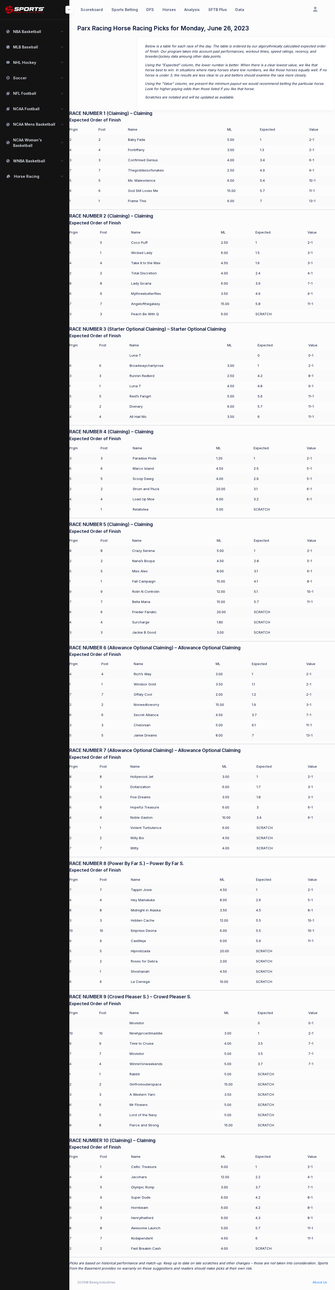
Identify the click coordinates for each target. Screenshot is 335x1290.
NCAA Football (26, 109)
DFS (150, 9)
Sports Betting (124, 9)
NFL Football (24, 93)
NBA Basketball (27, 31)
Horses (169, 9)
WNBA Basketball (29, 161)
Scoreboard (92, 9)
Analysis (192, 9)
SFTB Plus (217, 9)
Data (239, 9)
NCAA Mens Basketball (34, 124)
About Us (319, 1282)
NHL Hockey (24, 62)
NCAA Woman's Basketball (27, 143)
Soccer (20, 78)
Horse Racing (26, 176)
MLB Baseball (25, 47)
